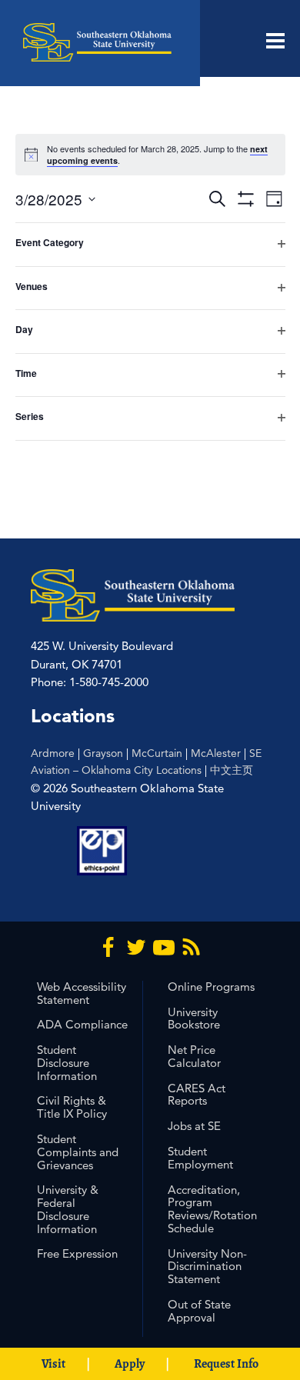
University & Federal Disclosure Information (67, 1208)
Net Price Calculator (194, 1056)
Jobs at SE (194, 1125)
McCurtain (157, 753)
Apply (130, 1363)
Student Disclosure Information (67, 1062)
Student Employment (200, 1158)
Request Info (226, 1363)
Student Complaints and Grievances (77, 1152)
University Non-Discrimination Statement (207, 1266)
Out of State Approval (199, 1311)
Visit (53, 1363)
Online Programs (211, 986)
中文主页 (231, 770)
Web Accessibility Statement (81, 993)
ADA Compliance (82, 1024)
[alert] (150, 154)
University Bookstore (194, 1018)
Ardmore (53, 753)
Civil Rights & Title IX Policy (72, 1107)
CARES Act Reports (196, 1094)
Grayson (103, 753)
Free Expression (77, 1253)
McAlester (216, 753)
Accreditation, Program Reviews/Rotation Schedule (212, 1208)
